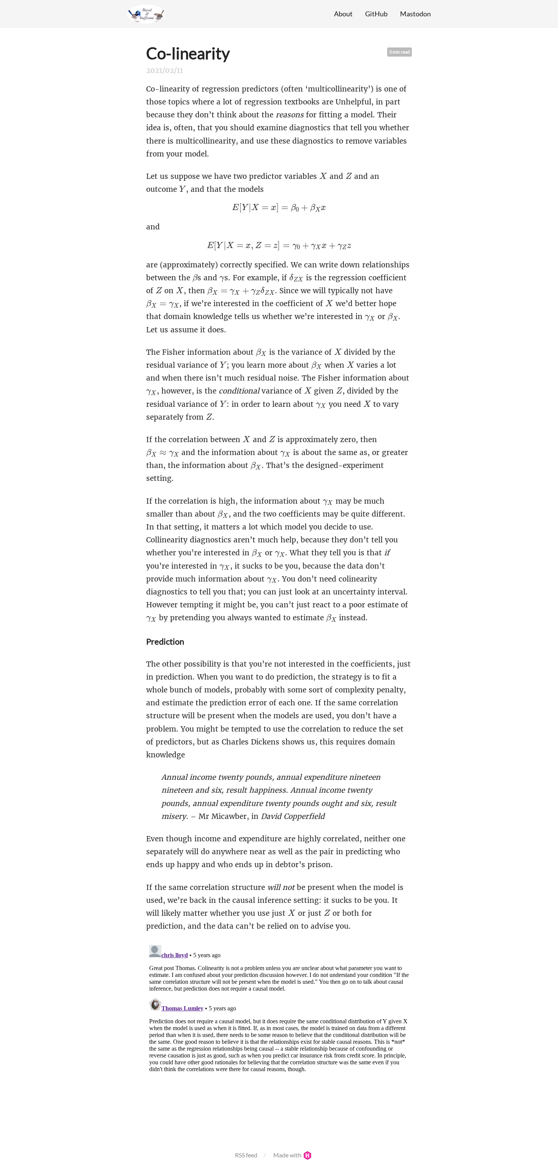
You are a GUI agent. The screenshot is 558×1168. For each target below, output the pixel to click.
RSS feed (246, 1155)
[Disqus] (279, 1037)
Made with (288, 1155)
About (343, 13)
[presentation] (323, 176)
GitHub (376, 13)
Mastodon (415, 13)
